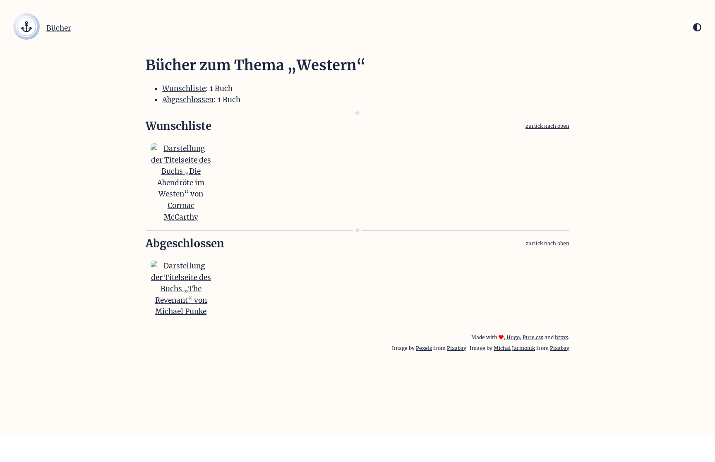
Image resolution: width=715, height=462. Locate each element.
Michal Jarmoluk (514, 348)
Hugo (513, 337)
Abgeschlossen (188, 99)
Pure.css (533, 337)
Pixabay (456, 348)
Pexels (424, 348)
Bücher (58, 28)
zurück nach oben (547, 126)
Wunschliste (184, 88)
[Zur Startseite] (26, 37)
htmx (561, 337)
